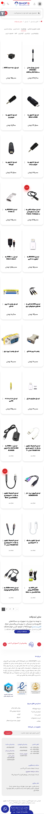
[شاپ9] (22, 4)
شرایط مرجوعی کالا (15, 711)
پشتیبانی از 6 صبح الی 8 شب (17, 643)
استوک (18, 717)
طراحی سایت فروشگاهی (34, 801)
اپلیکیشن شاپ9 (36, 712)
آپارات (18, 714)
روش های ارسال (15, 708)
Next (5, 644)
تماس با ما (38, 715)
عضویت (8, 733)
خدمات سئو (22, 801)
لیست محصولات (36, 718)
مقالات (39, 721)
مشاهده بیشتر (22, 632)
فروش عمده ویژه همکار (13, 720)
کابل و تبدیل (36, 627)
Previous (39, 644)
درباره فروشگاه (36, 709)
